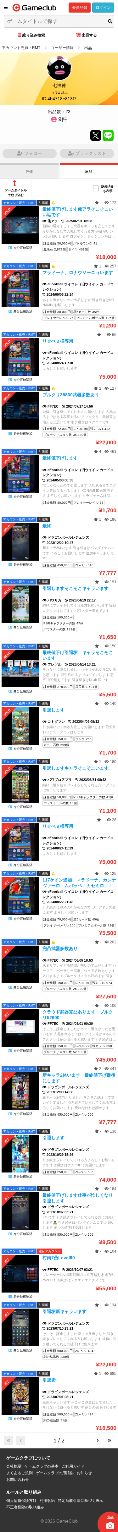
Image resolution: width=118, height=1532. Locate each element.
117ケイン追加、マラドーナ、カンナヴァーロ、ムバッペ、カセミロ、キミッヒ (79, 885)
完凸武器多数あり (60, 948)
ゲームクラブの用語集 (55, 1473)
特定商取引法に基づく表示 (80, 1500)
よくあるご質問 (19, 1473)
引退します (53, 709)
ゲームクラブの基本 (42, 1466)
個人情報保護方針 (21, 1500)
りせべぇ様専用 (57, 340)
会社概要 (13, 1466)
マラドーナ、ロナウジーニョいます (77, 272)
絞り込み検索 (33, 35)
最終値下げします (60, 457)
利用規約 (47, 1500)
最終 (46, 525)
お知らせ (84, 1473)
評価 (29, 171)
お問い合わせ (17, 1479)
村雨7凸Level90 (58, 1257)
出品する (89, 35)
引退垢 (51, 1379)
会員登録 (79, 7)
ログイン (103, 7)
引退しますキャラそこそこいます (75, 768)
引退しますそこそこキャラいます (75, 588)
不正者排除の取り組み (25, 1507)
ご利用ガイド (73, 1466)
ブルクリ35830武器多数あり (70, 394)
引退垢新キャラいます (64, 1311)
